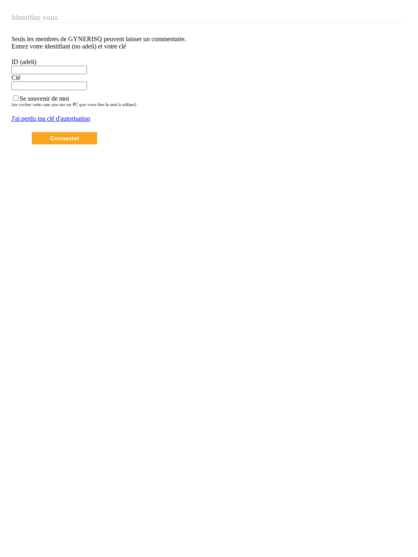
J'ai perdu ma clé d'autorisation (50, 118)
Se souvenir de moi (44, 98)
